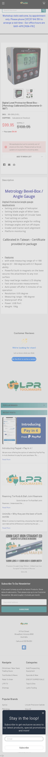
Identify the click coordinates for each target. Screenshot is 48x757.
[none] (24, 65)
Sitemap (5, 688)
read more (6, 459)
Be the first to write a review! (24, 359)
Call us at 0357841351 (24, 641)
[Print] (14, 165)
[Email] (9, 165)
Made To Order (7, 679)
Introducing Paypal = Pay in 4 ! (17, 448)
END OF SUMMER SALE (35, 679)
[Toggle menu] (3, 3)
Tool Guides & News (9, 675)
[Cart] (44, 3)
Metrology (6, 709)
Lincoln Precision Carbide (35, 705)
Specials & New (32, 675)
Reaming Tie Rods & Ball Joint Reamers (22, 496)
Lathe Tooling (31, 688)
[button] (24, 388)
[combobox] (24, 10)
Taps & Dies (30, 683)
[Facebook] (4, 165)
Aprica (4, 705)
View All (28, 709)
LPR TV (5, 683)
